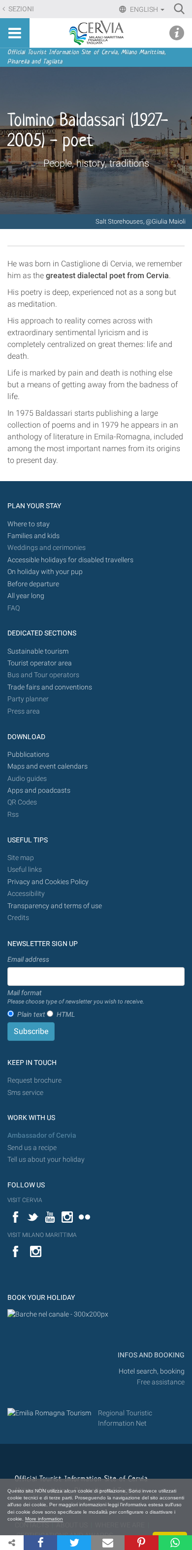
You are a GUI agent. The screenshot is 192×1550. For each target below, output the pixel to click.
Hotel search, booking (152, 1371)
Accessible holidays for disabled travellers (70, 560)
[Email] (108, 1542)
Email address (28, 959)
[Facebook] (40, 1542)
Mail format (75, 997)
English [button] (144, 9)
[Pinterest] (141, 1542)
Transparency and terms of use (54, 906)
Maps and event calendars (47, 766)
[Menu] (15, 33)
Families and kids (33, 536)
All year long (25, 596)
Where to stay (28, 524)
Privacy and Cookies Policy (48, 882)
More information (44, 1518)
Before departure (33, 584)
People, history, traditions (96, 163)
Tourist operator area (39, 663)
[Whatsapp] (175, 1542)
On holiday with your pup (45, 572)
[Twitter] (74, 1542)
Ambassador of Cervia (41, 1135)
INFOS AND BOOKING (150, 1355)
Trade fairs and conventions (49, 687)
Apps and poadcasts (38, 790)
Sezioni (20, 9)
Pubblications (28, 754)
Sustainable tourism (37, 651)
